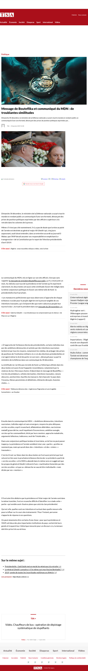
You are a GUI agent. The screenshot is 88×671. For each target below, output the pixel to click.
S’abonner (5, 658)
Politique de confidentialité (77, 658)
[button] (44, 80)
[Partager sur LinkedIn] (62, 179)
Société (22, 22)
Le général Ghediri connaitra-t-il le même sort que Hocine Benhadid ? (33, 569)
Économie (13, 22)
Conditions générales (47, 658)
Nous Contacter (33, 658)
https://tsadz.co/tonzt (19, 577)
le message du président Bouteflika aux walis (27, 281)
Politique (5, 54)
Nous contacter (82, 15)
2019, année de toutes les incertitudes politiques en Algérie (29, 572)
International (48, 22)
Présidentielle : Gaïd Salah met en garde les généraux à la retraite (31, 566)
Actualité (3, 22)
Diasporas (30, 22)
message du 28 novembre (48, 306)
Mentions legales (61, 658)
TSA (8, 126)
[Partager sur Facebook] (44, 179)
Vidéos (57, 22)
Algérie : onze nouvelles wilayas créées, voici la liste (29, 249)
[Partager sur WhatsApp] (55, 179)
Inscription (14, 658)
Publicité (74, 15)
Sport (38, 22)
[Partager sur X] (49, 179)
